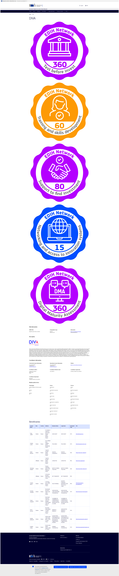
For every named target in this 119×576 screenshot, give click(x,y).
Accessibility (68, 561)
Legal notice (62, 561)
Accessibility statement (79, 537)
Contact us (52, 559)
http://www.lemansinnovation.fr (82, 519)
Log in (82, 5)
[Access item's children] (47, 11)
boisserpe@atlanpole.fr (32, 366)
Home (30, 11)
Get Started (44, 11)
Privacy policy (56, 561)
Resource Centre (60, 11)
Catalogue (38, 11)
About (34, 11)
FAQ (66, 11)
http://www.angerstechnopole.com (82, 527)
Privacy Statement (79, 543)
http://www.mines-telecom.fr (81, 468)
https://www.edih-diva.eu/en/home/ (76, 331)
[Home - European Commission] (36, 5)
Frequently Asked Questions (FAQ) (81, 541)
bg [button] (87, 5)
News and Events (51, 11)
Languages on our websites (43, 561)
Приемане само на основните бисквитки (77, 566)
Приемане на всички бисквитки (61, 566)
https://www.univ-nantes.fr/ (81, 452)
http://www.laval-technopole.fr (81, 491)
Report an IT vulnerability (33, 561)
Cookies (51, 561)
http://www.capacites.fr (80, 460)
